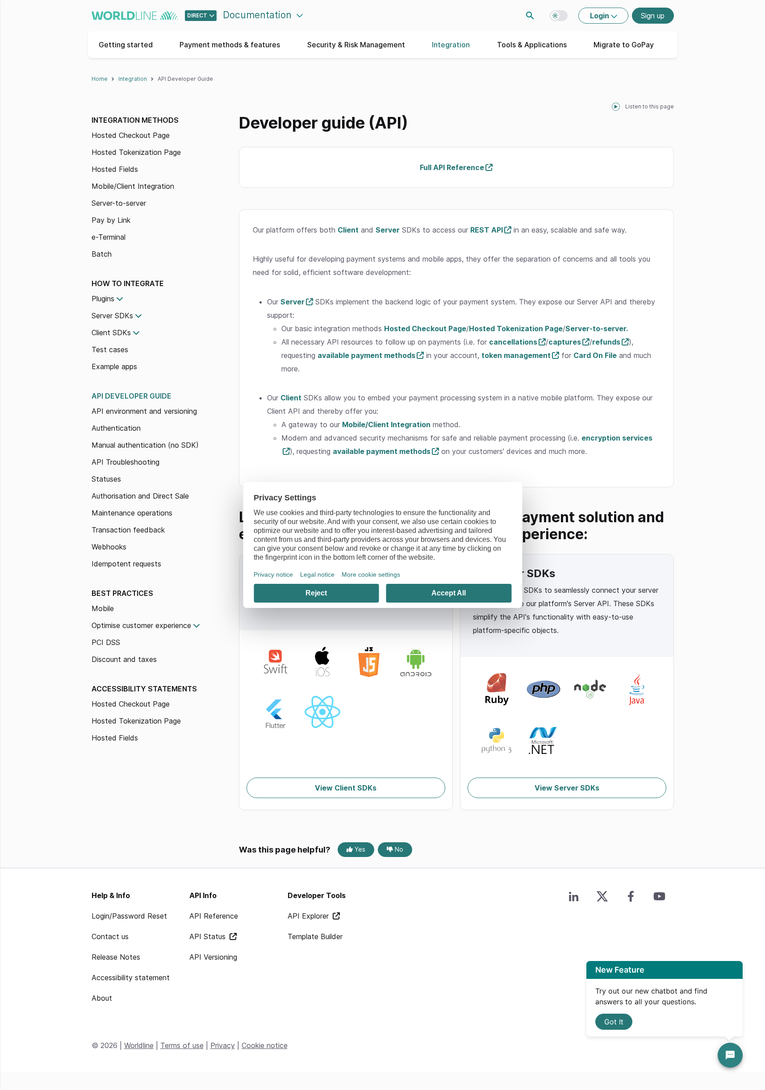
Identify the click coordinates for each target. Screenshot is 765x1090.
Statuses (106, 478)
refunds (606, 341)
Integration (451, 44)
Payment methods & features (230, 44)
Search (530, 15)
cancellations (513, 341)
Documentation (258, 15)
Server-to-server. (596, 328)
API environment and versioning (144, 411)
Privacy (222, 1045)
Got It (613, 1021)
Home (100, 78)
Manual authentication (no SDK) (145, 445)
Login (600, 15)
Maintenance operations (132, 512)
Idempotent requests (126, 563)
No (398, 849)
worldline (135, 15)
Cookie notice (265, 1045)
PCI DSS (106, 642)
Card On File (595, 355)
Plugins (103, 298)
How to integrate (128, 283)
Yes (359, 849)
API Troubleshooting (125, 462)
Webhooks (109, 546)
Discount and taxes (124, 659)
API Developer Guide (131, 395)
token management (516, 355)
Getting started (126, 44)
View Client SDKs (345, 787)
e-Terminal (108, 237)
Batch (102, 254)
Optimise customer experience (141, 625)
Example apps (114, 366)
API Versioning (213, 957)
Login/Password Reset (129, 915)
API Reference (213, 915)
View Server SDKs (567, 787)
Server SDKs (112, 315)
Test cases (110, 349)
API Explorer (309, 915)
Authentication (116, 428)
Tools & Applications (532, 44)
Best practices (122, 593)
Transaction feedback (128, 529)
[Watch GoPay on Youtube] (659, 896)
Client (348, 229)
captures (564, 341)
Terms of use (182, 1045)
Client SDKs (111, 332)
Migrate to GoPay (624, 44)
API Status (208, 936)
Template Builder (315, 936)
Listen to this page (649, 106)
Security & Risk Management (356, 44)
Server (388, 229)
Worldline (139, 1045)
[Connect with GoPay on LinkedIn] (574, 896)
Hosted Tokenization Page (136, 152)
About (102, 998)
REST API (486, 229)
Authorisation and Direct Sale (140, 495)
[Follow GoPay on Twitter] (602, 896)
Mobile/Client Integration (133, 186)
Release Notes (116, 957)
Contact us (110, 936)
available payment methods (366, 355)
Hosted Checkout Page (131, 135)
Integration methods (135, 120)
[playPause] (616, 107)
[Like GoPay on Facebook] (631, 896)
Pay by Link (111, 220)
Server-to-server (119, 203)
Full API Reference (452, 167)
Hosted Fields (115, 169)
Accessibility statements (144, 688)
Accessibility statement (131, 977)
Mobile (103, 608)
